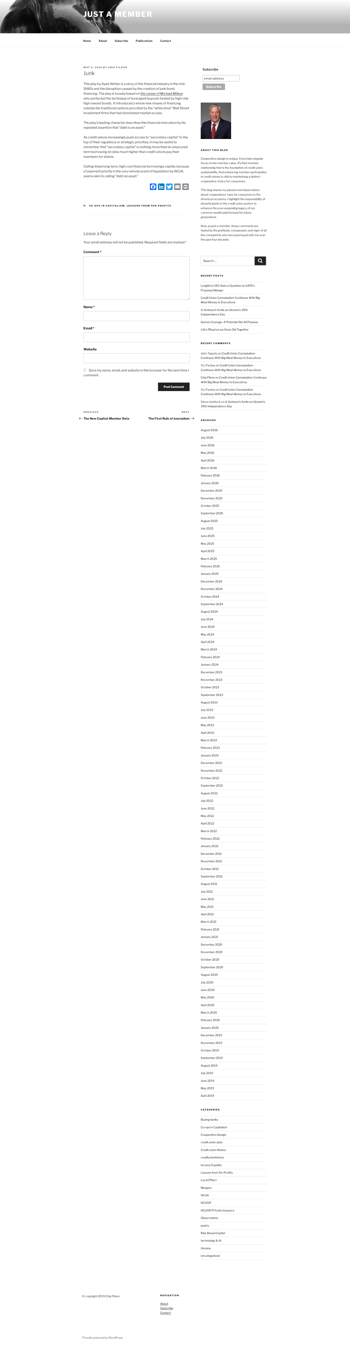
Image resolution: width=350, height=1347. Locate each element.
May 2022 (207, 816)
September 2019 (212, 1058)
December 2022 (211, 763)
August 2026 (209, 430)
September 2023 (212, 695)
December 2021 (211, 853)
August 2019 (209, 1065)
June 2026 (207, 445)
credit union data (211, 1142)
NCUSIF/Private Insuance (217, 1210)
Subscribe (121, 40)
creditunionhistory (212, 1157)
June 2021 (207, 899)
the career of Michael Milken (162, 93)
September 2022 (212, 785)
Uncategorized (210, 1255)
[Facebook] (153, 187)
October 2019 (210, 1050)
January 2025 (210, 573)
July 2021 (207, 891)
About (103, 40)
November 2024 (211, 589)
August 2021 (209, 884)
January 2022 (209, 846)
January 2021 (209, 937)
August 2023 (209, 702)
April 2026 (207, 460)
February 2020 (210, 1020)
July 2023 (207, 710)
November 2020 (212, 952)
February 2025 (210, 566)
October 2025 (210, 505)
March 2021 (209, 921)
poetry (205, 1225)
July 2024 (207, 619)
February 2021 (210, 929)
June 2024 (207, 626)
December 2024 (211, 581)
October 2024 (210, 596)
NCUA (205, 1195)
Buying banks (209, 1119)
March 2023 (209, 740)
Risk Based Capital (213, 1233)
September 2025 (212, 513)
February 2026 (210, 475)
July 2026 (207, 437)
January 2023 (210, 755)
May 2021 (207, 906)
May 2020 (207, 997)
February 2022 (210, 838)
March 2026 (209, 468)
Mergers (206, 1187)
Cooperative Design (213, 1134)
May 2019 (207, 1088)
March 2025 (209, 558)
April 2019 (207, 1095)
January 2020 (210, 1027)
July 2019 (207, 1073)
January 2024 (210, 664)
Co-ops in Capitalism (107, 205)
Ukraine (206, 1248)
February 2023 (210, 747)
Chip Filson (117, 67)
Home (87, 40)
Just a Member (117, 14)
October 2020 (210, 959)
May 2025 (207, 543)
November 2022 (211, 770)
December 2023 (211, 672)
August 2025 (209, 521)
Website (90, 349)
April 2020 (207, 1005)
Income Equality (211, 1165)
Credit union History (213, 1150)
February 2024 (210, 657)
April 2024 (207, 642)
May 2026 (207, 452)
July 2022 (207, 800)
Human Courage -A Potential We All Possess (229, 322)
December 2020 (211, 944)
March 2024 (209, 649)
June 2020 (208, 990)
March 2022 (209, 831)
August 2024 (209, 611)
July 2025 (207, 528)
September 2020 (212, 967)
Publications (144, 40)
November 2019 (211, 1043)
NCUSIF (206, 1202)
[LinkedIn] (161, 187)
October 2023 (210, 687)
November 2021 (211, 861)
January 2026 (210, 483)
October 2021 (210, 869)
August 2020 (209, 974)
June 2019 (207, 1080)
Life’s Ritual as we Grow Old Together (225, 329)
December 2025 (211, 490)
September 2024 (212, 604)
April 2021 (207, 914)
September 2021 (212, 876)
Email (88, 328)
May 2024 (207, 634)
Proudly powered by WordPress (102, 1337)
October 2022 (210, 778)
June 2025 (207, 536)
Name (89, 307)
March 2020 (209, 1012)
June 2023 (207, 717)
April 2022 (207, 823)
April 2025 (207, 551)
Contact (165, 40)
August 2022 (209, 793)
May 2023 (207, 725)
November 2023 (211, 679)
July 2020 (207, 982)
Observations (209, 1218)
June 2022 (207, 808)
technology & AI (211, 1240)
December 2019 (211, 1035)
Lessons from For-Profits (149, 205)
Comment (92, 252)
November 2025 (211, 498)
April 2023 (207, 732)
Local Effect (209, 1180)
